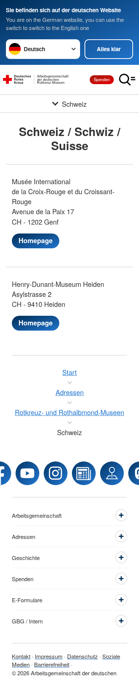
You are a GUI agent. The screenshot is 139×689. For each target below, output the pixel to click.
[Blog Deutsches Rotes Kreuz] (84, 473)
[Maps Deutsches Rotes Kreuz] (112, 473)
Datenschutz (82, 656)
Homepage (36, 240)
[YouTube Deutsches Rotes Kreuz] (27, 473)
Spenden (102, 79)
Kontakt (21, 656)
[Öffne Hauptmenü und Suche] (127, 80)
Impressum (49, 656)
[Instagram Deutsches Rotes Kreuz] (55, 473)
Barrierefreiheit (51, 664)
